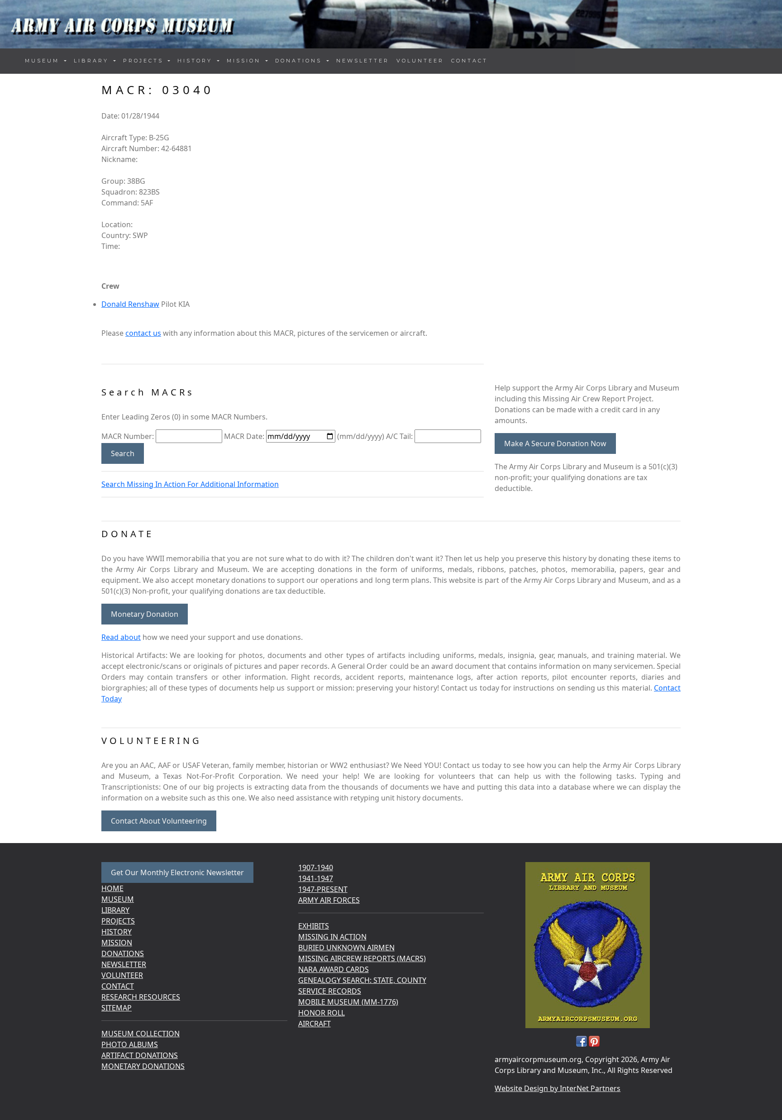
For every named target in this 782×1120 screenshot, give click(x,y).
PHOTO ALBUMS (129, 1044)
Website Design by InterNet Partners (557, 1088)
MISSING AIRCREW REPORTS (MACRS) (362, 958)
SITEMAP (116, 1008)
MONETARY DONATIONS (143, 1066)
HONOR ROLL (321, 1013)
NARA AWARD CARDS (333, 969)
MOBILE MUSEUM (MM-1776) (348, 1002)
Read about (121, 637)
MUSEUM (117, 899)
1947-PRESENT (323, 889)
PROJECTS (118, 921)
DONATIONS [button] (300, 60)
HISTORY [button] (196, 60)
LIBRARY (115, 910)
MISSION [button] (245, 60)
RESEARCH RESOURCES (140, 997)
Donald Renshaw (130, 304)
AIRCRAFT (314, 1024)
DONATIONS (122, 953)
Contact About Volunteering (159, 821)
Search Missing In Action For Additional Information (190, 484)
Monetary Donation (144, 614)
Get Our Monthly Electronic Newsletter (177, 872)
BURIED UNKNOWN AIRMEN (346, 948)
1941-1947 (315, 878)
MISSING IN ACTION (332, 937)
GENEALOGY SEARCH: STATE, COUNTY (362, 980)
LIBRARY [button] (93, 60)
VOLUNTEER (420, 60)
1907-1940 (315, 867)
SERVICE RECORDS (329, 991)
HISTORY (116, 932)
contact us (143, 333)
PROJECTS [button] (145, 60)
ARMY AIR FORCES (329, 900)
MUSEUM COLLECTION (140, 1034)
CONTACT (469, 60)
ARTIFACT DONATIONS (139, 1055)
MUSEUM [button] (43, 60)
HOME (112, 888)
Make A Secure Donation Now (555, 443)
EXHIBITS (313, 926)
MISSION (116, 943)
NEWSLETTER (362, 60)
